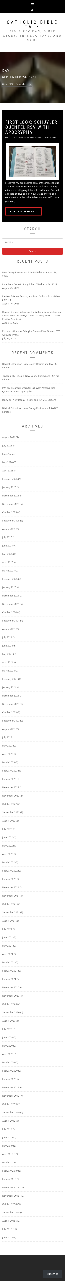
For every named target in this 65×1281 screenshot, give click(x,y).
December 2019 (10, 1087)
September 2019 (11, 1112)
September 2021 (11, 912)
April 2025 (7, 562)
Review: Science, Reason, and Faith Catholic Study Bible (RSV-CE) (31, 298)
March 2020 (8, 1062)
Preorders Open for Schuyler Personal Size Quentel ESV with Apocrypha (31, 333)
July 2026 (7, 445)
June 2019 (7, 1137)
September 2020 (11, 1012)
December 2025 (10, 495)
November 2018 (10, 1195)
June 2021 (7, 937)
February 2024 (10, 678)
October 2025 (9, 512)
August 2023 (8, 728)
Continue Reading (22, 211)
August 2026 (8, 437)
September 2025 (11, 520)
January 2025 (9, 587)
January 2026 (9, 487)
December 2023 (10, 695)
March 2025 (8, 570)
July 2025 (7, 537)
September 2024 (11, 620)
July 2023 (7, 737)
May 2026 (7, 462)
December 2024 (10, 595)
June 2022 (7, 837)
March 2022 (8, 862)
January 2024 (9, 687)
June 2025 (7, 545)
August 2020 (8, 1020)
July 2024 (7, 637)
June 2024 (7, 645)
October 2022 (9, 803)
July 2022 (7, 828)
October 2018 (9, 1204)
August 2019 (8, 1120)
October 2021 (9, 903)
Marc (40, 137)
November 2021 (10, 895)
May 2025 (7, 553)
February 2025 (10, 578)
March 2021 (8, 962)
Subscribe (52, 1274)
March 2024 (8, 670)
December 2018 (10, 1187)
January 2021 (9, 978)
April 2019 (7, 1154)
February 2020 (10, 1070)
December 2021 (10, 887)
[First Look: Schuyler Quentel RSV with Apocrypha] (32, 161)
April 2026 (7, 470)
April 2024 (7, 662)
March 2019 (8, 1162)
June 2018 (7, 1237)
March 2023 (8, 762)
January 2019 (9, 1179)
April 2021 (7, 953)
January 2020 (9, 1079)
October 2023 (9, 712)
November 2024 (10, 603)
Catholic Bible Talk (32, 24)
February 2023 (10, 770)
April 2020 (7, 1054)
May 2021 (7, 945)
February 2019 (10, 1170)
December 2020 (10, 987)
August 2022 (8, 820)
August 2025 (8, 528)
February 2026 (10, 478)
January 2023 (9, 778)
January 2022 (9, 878)
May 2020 (7, 1045)
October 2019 (9, 1104)
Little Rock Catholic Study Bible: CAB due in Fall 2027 (29, 284)
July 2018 (7, 1229)
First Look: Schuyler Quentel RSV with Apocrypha (31, 127)
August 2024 (8, 628)
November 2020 (10, 995)
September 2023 (11, 720)
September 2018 (11, 1212)
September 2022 (11, 812)
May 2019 (7, 1145)
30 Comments (51, 137)
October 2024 (9, 612)
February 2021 (10, 970)
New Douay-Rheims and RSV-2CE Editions (24, 272)
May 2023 (7, 745)
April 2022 (7, 853)
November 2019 (10, 1095)
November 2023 (10, 703)
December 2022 (10, 787)
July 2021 (7, 928)
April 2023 (7, 753)
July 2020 (7, 1028)
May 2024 (7, 653)
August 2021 (8, 920)
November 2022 (10, 795)
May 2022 (7, 845)
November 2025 (10, 503)
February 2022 (10, 870)
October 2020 (9, 1003)
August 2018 (8, 1220)
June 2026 (7, 453)
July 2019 (7, 1129)
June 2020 (7, 1037)
